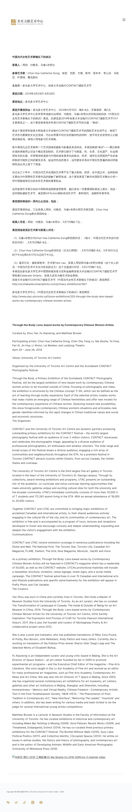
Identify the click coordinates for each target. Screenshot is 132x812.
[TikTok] (24, 802)
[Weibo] (16, 802)
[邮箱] (40, 802)
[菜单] (124, 19)
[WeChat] (8, 802)
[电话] (32, 802)
